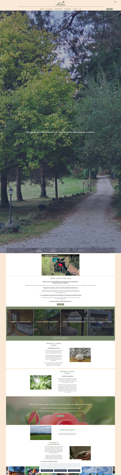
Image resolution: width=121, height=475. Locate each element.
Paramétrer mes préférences (60, 470)
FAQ (80, 9)
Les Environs (67, 9)
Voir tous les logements (60, 338)
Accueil (42, 9)
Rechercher (82, 250)
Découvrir (60, 415)
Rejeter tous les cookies (47, 470)
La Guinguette (58, 9)
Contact (75, 9)
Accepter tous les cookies (74, 470)
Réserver (109, 9)
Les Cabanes (49, 9)
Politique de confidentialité (61, 468)
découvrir (60, 304)
